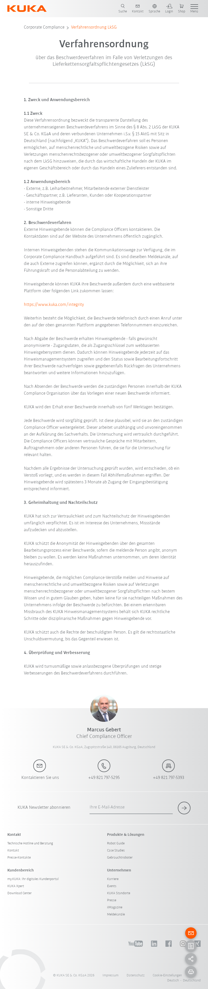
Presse (111, 900)
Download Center (19, 893)
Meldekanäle (116, 914)
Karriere (112, 879)
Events (111, 886)
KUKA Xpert (15, 886)
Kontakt (13, 850)
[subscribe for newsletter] (184, 808)
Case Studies (116, 850)
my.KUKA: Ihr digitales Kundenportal (33, 879)
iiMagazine (114, 907)
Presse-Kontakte (19, 858)
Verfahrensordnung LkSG (94, 27)
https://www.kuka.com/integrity (54, 305)
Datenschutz (136, 975)
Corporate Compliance (44, 27)
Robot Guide (116, 843)
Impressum (110, 975)
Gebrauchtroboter (120, 858)
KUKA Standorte (118, 893)
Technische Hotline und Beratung (30, 843)
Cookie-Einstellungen (167, 975)
